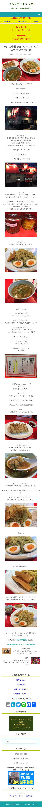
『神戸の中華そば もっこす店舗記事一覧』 (21, 644)
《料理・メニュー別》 (21, 763)
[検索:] (21, 742)
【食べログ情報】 (22, 640)
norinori (28, 54)
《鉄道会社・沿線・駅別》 (21, 758)
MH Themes (33, 804)
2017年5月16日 (17, 54)
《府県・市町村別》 (21, 754)
